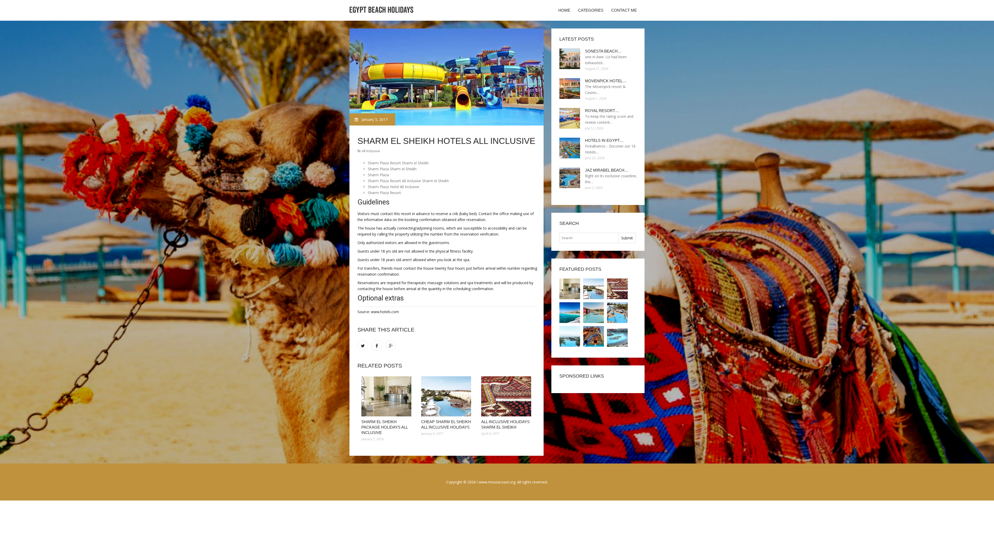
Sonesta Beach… (603, 51)
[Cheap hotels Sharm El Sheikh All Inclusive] (617, 312)
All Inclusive (371, 151)
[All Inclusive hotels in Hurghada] (569, 336)
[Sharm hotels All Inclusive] (617, 336)
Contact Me (624, 10)
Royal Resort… (602, 110)
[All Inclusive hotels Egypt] (569, 312)
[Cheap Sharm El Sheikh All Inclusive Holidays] (447, 396)
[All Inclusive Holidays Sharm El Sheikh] (507, 396)
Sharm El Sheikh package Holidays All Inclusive (384, 427)
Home (564, 10)
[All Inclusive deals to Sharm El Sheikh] (593, 336)
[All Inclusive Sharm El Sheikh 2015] (593, 312)
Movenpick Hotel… (605, 81)
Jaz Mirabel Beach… (606, 170)
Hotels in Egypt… (604, 140)
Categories (590, 10)
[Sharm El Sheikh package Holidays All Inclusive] (387, 396)
